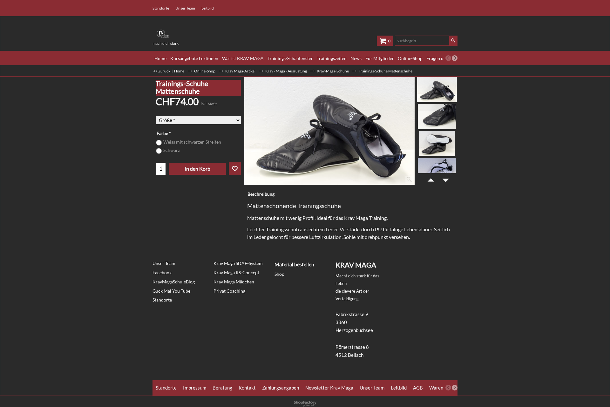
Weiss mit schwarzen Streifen (192, 142)
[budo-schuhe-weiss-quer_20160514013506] (437, 170)
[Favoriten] (235, 169)
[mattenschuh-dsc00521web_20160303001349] (437, 116)
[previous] (448, 58)
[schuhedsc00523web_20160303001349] (437, 143)
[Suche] (453, 40)
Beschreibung (260, 194)
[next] (455, 58)
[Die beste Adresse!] (200, 31)
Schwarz (171, 150)
